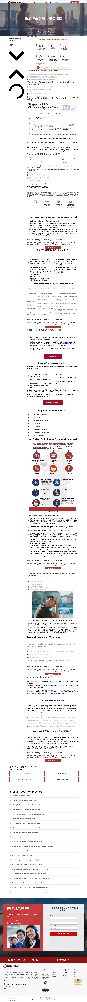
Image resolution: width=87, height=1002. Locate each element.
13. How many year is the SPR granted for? (23, 850)
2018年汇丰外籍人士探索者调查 (52, 223)
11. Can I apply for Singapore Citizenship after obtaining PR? (28, 841)
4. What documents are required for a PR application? (26, 809)
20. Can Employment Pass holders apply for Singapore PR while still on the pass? (33, 883)
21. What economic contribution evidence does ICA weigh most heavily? (31, 887)
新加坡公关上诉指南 (61, 633)
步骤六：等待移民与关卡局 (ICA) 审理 (38, 429)
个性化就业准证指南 (61, 773)
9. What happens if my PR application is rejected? (25, 832)
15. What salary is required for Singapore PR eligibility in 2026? (28, 860)
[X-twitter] (41, 998)
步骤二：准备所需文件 (34, 417)
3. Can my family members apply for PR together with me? (27, 805)
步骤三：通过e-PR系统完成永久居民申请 (38, 420)
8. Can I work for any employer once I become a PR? (26, 828)
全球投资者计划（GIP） (36, 276)
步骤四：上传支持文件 (34, 423)
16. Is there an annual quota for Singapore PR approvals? (27, 864)
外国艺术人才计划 (61, 273)
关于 (51, 2)
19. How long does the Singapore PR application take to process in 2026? (31, 878)
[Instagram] (49, 998)
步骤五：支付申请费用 (34, 426)
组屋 (63, 194)
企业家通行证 (68, 342)
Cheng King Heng (31, 23)
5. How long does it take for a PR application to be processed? (28, 814)
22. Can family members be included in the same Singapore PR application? (32, 892)
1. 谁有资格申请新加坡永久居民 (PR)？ (21, 796)
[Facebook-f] (38, 998)
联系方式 (56, 2)
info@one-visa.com (10, 988)
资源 (46, 2)
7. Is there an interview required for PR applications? (26, 823)
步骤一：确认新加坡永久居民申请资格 (38, 414)
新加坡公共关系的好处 (52, 227)
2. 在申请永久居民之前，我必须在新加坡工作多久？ (25, 800)
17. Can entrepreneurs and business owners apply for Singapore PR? (30, 869)
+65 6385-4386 (9, 986)
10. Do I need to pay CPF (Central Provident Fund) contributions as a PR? (31, 837)
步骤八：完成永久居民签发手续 (36, 435)
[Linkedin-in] (44, 998)
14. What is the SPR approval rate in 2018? (23, 855)
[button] (38, 32)
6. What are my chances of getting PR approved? (25, 818)
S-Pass (40, 344)
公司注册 (40, 2)
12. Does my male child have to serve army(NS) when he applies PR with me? (32, 846)
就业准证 (62, 342)
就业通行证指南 (26, 773)
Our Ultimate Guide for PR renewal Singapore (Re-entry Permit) (47, 693)
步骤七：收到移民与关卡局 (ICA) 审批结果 (39, 432)
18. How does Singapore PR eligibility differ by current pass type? (29, 873)
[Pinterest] (46, 998)
